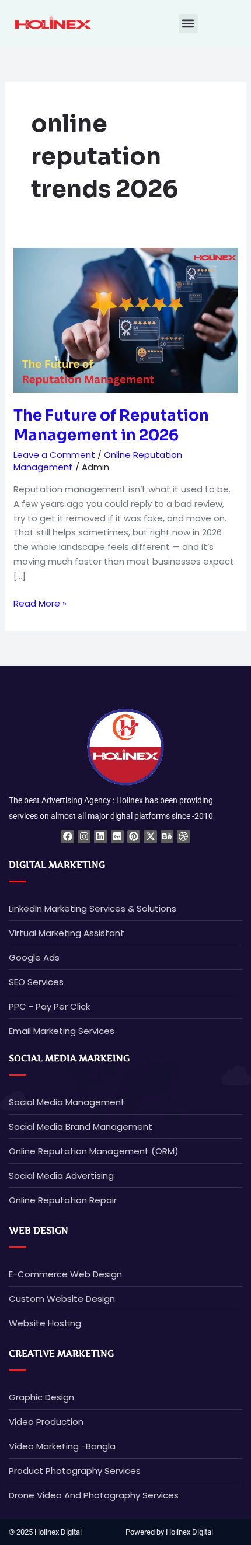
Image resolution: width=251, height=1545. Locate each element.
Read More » (40, 603)
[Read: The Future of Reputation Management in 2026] (125, 319)
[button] (188, 23)
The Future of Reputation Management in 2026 (111, 425)
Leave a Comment (54, 455)
